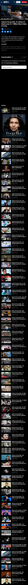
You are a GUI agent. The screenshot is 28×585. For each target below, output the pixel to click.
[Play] (2, 18)
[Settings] (26, 18)
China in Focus (7, 29)
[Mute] (4, 18)
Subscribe (24, 2)
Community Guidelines (12, 63)
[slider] (14, 16)
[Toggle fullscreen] (23, 18)
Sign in (18, 2)
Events (13, 451)
